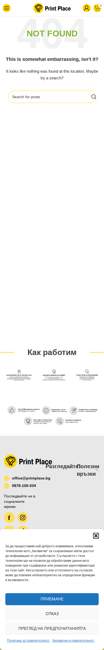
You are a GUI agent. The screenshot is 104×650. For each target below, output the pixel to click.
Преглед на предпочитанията (52, 628)
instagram (22, 517)
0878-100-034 (24, 485)
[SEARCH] (94, 97)
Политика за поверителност (28, 640)
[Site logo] (48, 8)
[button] (96, 535)
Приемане (52, 599)
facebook (9, 517)
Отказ (52, 613)
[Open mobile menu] (9, 8)
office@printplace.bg (25, 478)
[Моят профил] (78, 8)
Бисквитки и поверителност (73, 640)
